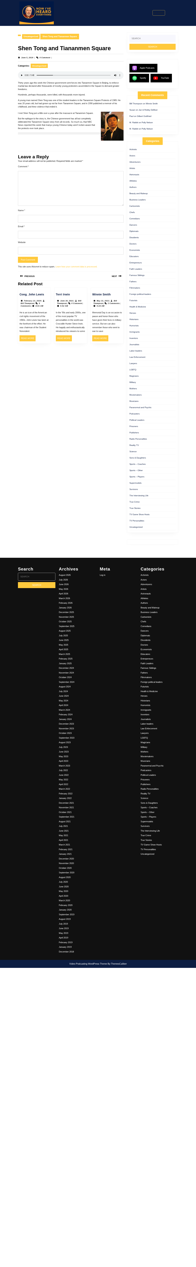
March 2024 (64, 710)
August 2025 (65, 631)
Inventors (133, 338)
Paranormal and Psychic (140, 407)
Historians (133, 319)
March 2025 (64, 654)
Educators (134, 256)
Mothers (133, 388)
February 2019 (65, 942)
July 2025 (63, 635)
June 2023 (64, 751)
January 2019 (65, 947)
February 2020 (65, 905)
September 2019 (66, 914)
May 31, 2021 (103, 301)
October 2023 (65, 733)
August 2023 (65, 742)
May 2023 (63, 756)
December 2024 (66, 668)
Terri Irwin (63, 294)
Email (21, 226)
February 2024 (65, 714)
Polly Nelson (147, 122)
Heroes (132, 313)
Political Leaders (136, 420)
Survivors (133, 489)
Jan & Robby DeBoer (148, 110)
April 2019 (63, 937)
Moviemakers (135, 395)
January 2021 (65, 854)
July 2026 (63, 579)
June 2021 (64, 831)
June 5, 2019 (27, 58)
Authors (132, 187)
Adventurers (134, 162)
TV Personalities (136, 521)
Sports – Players (136, 477)
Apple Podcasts (147, 68)
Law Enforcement (137, 357)
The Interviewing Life (138, 495)
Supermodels (135, 483)
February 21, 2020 (32, 301)
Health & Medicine (137, 307)
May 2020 (63, 891)
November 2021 (66, 807)
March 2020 (64, 900)
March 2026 (64, 598)
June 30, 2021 (66, 301)
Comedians (134, 218)
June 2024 (64, 696)
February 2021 (65, 849)
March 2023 (64, 765)
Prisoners (133, 426)
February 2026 (65, 603)
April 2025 (63, 649)
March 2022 (64, 789)
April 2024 (63, 705)
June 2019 (64, 928)
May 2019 (63, 933)
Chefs (132, 212)
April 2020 (63, 896)
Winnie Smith (101, 294)
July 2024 (63, 691)
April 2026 (63, 593)
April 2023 (63, 761)
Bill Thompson (27, 303)
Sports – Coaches (137, 464)
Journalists (134, 344)
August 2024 (65, 686)
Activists (133, 149)
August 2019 (65, 919)
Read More (28, 339)
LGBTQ (132, 369)
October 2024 (65, 677)
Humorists (134, 325)
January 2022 (65, 798)
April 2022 (63, 784)
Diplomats (133, 231)
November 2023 (66, 728)
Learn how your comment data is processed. (76, 266)
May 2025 (63, 645)
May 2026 (63, 589)
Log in (102, 575)
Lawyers (133, 363)
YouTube (165, 78)
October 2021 (65, 812)
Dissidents (134, 237)
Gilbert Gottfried (144, 116)
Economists (134, 250)
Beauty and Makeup (138, 193)
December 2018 (66, 951)
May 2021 (63, 835)
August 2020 (65, 877)
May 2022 (63, 779)
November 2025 (66, 617)
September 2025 (66, 626)
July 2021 (63, 826)
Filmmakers (134, 288)
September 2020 (66, 872)
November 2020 (66, 863)
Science (133, 451)
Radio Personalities (138, 439)
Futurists (133, 300)
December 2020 (66, 858)
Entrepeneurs (135, 262)
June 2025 (64, 640)
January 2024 (65, 719)
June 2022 (64, 775)
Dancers (133, 225)
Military (132, 382)
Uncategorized (31, 36)
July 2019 (63, 924)
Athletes (133, 181)
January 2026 (65, 607)
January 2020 (65, 910)
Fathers (132, 281)
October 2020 (65, 868)
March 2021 (64, 844)
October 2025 (65, 621)
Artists (132, 168)
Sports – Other (136, 470)
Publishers (134, 432)
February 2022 (65, 793)
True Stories (134, 508)
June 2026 (64, 584)
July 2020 (63, 882)
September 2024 (66, 682)
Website (22, 242)
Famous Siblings (136, 275)
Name (21, 210)
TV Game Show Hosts (139, 514)
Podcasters (134, 414)
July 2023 (63, 747)
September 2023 (66, 738)
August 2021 (65, 821)
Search (160, 13)
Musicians (133, 401)
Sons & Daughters (137, 458)
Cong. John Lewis (32, 294)
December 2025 (66, 612)
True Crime (134, 502)
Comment (23, 166)
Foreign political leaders (140, 294)
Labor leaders (135, 351)
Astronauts (134, 174)
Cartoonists (134, 206)
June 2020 (64, 886)
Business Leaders (137, 200)
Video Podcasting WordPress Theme (88, 964)
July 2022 (63, 770)
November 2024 (66, 672)
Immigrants (134, 332)
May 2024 (63, 700)
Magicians (134, 376)
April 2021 (63, 840)
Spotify (143, 78)
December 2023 (66, 724)
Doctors (132, 244)
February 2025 (65, 658)
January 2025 (65, 663)
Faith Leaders (135, 269)
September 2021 (66, 817)
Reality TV (134, 445)
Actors (132, 155)
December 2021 (66, 803)
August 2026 (65, 575)
